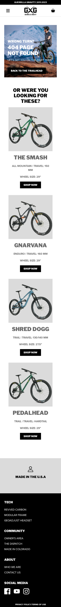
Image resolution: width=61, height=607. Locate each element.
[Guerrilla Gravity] (30, 10)
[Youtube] (17, 591)
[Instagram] (26, 591)
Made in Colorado (17, 549)
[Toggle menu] (8, 10)
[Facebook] (7, 591)
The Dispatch (13, 544)
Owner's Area (13, 538)
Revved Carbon (15, 510)
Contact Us (12, 572)
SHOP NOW (30, 184)
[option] (30, 472)
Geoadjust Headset (18, 520)
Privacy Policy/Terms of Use (30, 604)
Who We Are (12, 567)
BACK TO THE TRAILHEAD (27, 70)
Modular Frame (15, 515)
